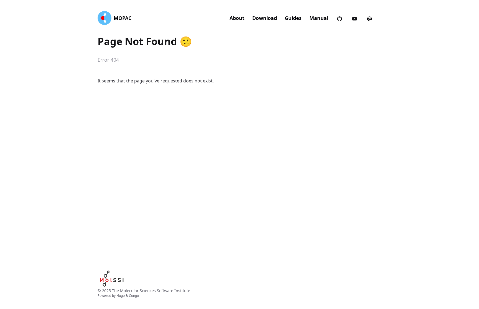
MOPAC (122, 18)
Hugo (120, 295)
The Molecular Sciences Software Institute (151, 290)
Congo (134, 295)
